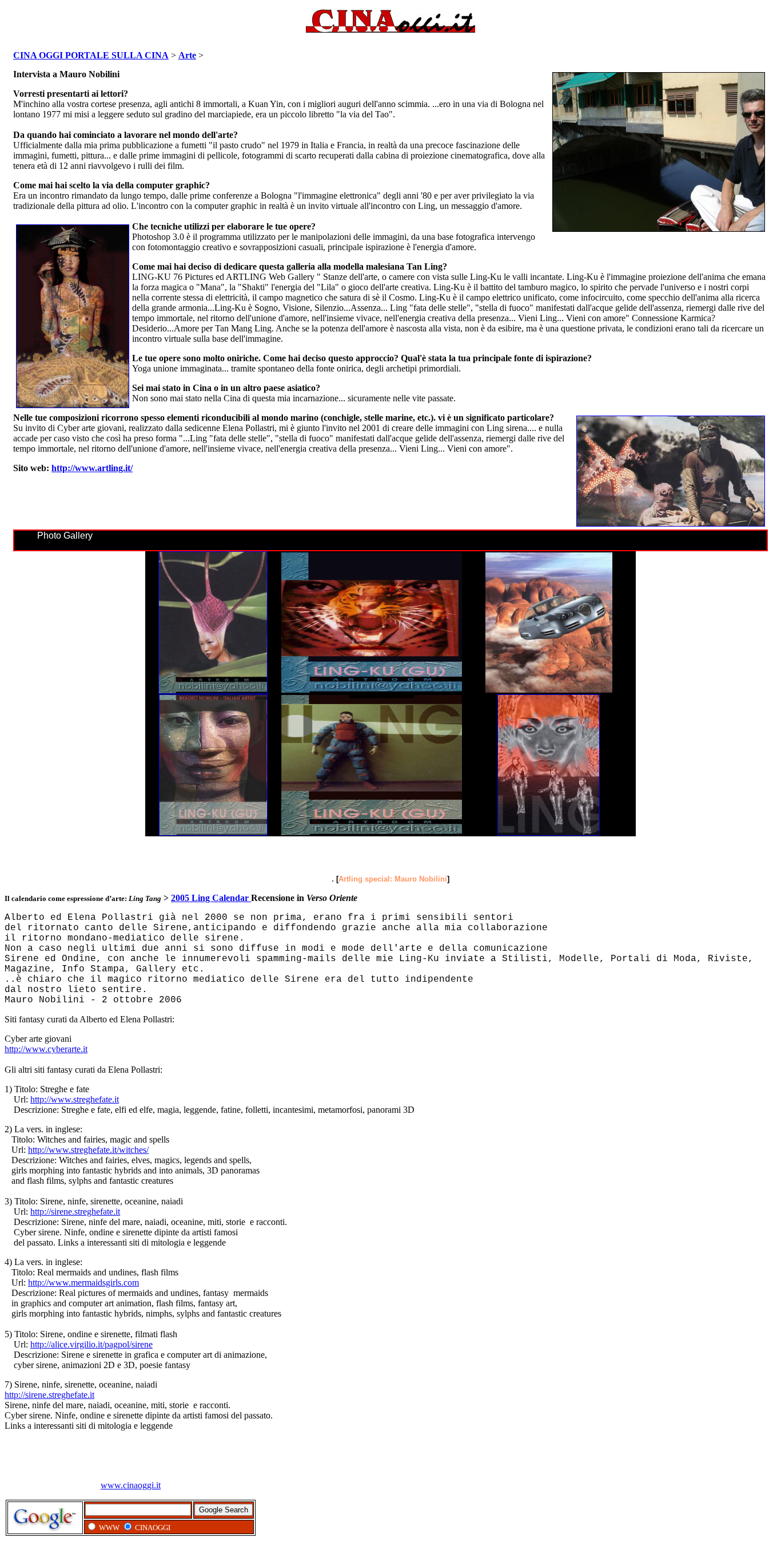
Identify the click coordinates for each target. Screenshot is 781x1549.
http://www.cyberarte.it (46, 1049)
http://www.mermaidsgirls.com (83, 1282)
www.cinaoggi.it (131, 1485)
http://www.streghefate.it (74, 1099)
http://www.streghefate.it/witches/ (88, 1150)
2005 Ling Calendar (211, 898)
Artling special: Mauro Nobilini (392, 879)
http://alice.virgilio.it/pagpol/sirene (91, 1344)
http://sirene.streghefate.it (75, 1211)
